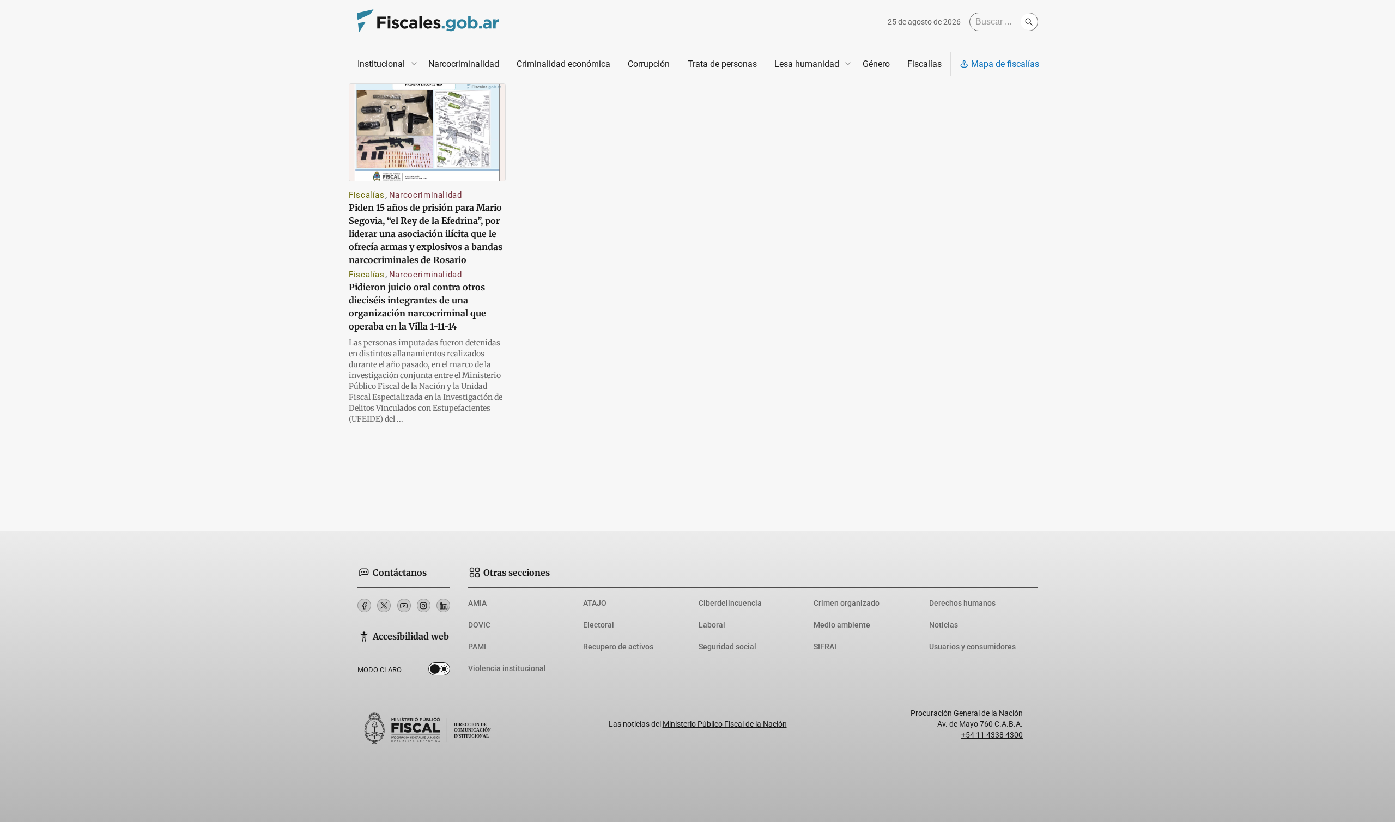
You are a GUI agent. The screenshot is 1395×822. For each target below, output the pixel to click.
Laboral (712, 624)
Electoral (598, 624)
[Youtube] (404, 605)
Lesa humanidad (806, 64)
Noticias (943, 624)
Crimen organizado (847, 603)
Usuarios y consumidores (972, 646)
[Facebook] (364, 605)
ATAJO (594, 603)
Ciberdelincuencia (730, 603)
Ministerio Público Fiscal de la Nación (725, 724)
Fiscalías (924, 64)
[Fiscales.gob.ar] (428, 22)
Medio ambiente (842, 624)
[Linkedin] (443, 605)
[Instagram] (423, 605)
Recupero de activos (618, 646)
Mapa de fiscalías (1005, 64)
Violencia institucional (507, 668)
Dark (439, 671)
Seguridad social (727, 646)
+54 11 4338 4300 (992, 734)
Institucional (381, 64)
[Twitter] (384, 605)
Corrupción (649, 64)
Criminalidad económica (563, 64)
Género (876, 64)
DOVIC (479, 624)
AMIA (477, 603)
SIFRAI (825, 646)
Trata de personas (722, 64)
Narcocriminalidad (463, 64)
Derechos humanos (962, 603)
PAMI (477, 646)
